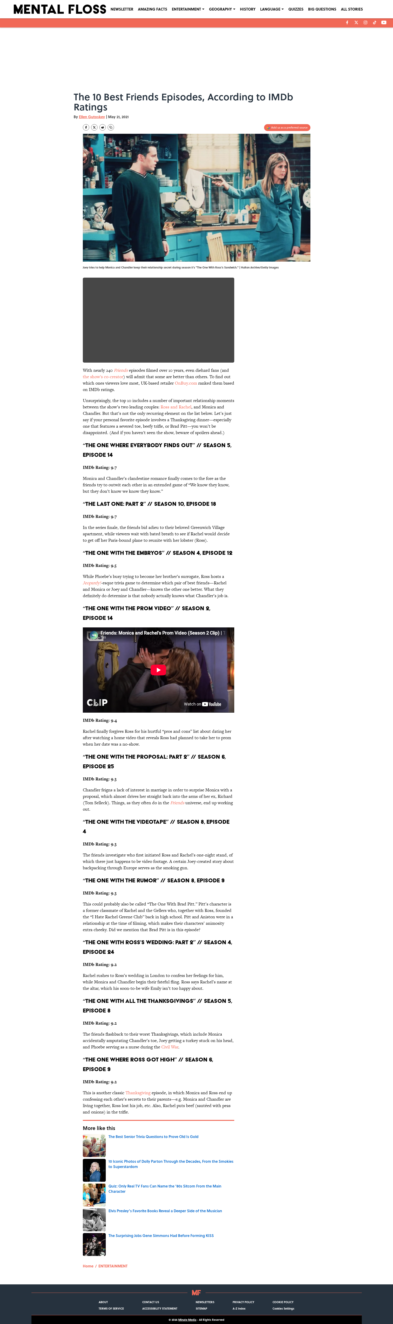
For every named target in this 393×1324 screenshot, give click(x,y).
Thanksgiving (138, 1093)
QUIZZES (296, 9)
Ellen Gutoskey (92, 116)
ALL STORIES (352, 9)
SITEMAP (201, 1308)
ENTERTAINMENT (186, 9)
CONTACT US (150, 1302)
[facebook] (347, 22)
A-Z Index (239, 1308)
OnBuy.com (186, 383)
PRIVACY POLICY (243, 1302)
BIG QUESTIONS (322, 9)
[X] (356, 22)
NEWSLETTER (122, 9)
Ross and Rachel (176, 407)
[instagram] (365, 22)
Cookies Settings (283, 1308)
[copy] (111, 127)
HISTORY (248, 9)
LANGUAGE (270, 9)
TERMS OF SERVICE (111, 1308)
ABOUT (103, 1302)
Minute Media (187, 1320)
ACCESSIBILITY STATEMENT (159, 1308)
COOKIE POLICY (283, 1302)
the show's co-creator (103, 377)
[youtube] (384, 22)
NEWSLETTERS (205, 1302)
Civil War (169, 1047)
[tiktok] (374, 22)
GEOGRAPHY (220, 9)
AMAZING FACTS (152, 9)
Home (88, 1266)
